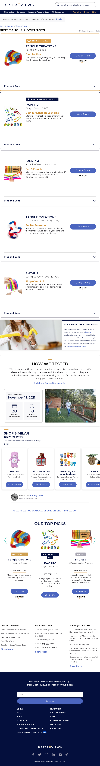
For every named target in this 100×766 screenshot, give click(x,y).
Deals (86, 12)
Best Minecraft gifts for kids (46, 630)
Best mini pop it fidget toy (46, 647)
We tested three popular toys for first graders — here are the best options (83, 650)
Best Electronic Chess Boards (13, 630)
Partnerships (58, 712)
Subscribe (50, 701)
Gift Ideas (55, 724)
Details (59, 19)
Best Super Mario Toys (10, 637)
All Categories (58, 12)
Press (53, 716)
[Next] (94, 540)
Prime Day (55, 728)
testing (88, 332)
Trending (77, 12)
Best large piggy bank (44, 644)
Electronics (9, 12)
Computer (21, 12)
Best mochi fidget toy (44, 640)
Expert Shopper (59, 720)
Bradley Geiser (36, 495)
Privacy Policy (25, 724)
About (20, 716)
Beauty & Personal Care (38, 12)
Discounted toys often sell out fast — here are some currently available (84, 659)
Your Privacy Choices (29, 732)
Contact (22, 720)
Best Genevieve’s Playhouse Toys (15, 633)
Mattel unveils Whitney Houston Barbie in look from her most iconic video (84, 638)
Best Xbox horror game (79, 644)
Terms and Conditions (30, 728)
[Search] (58, 5)
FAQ (19, 712)
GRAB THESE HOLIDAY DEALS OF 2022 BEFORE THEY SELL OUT (45, 510)
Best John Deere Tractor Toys (13, 645)
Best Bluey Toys (7, 641)
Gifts (94, 12)
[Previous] (5, 540)
